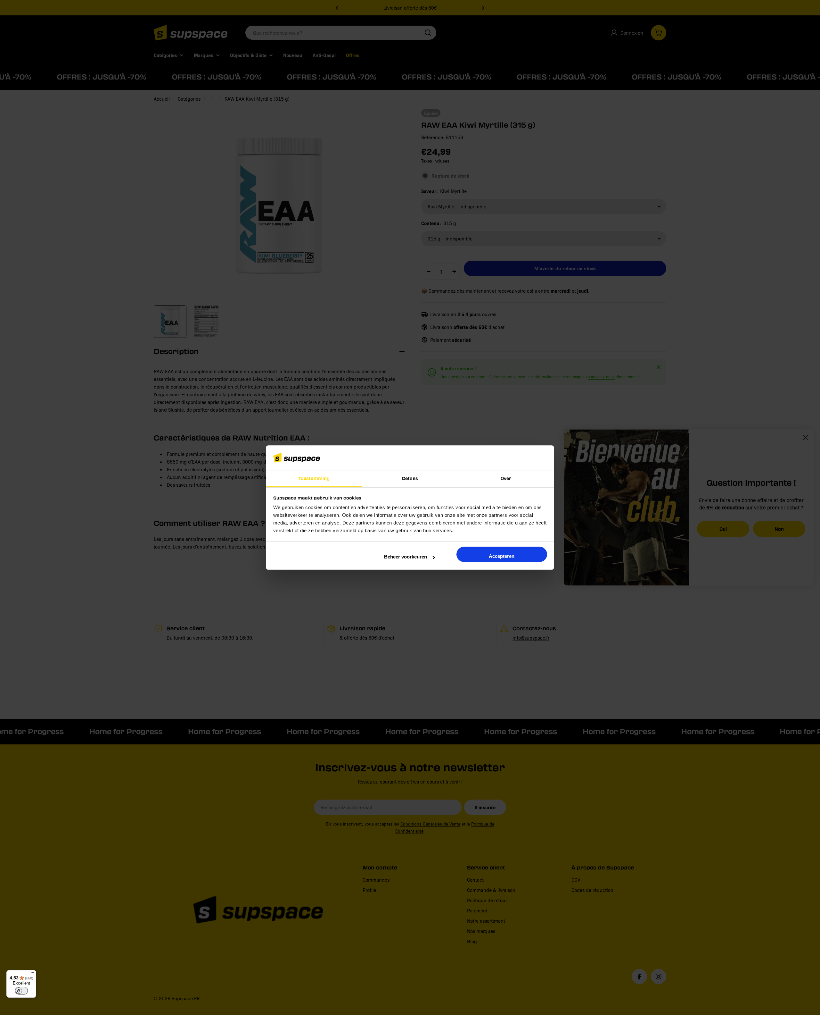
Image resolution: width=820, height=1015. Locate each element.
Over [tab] (506, 478)
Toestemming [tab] (314, 478)
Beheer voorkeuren (405, 556)
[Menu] (32, 974)
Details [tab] (410, 478)
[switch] (21, 990)
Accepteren (501, 556)
